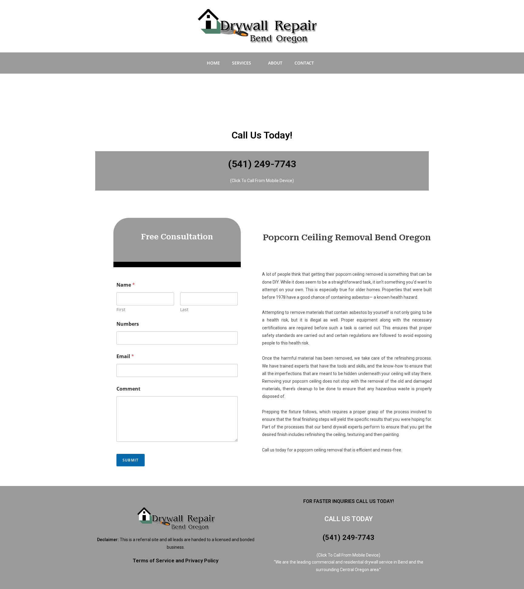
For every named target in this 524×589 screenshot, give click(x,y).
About (275, 63)
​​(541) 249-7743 (349, 537)
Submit (131, 460)
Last (184, 309)
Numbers (127, 324)
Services (241, 63)
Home (213, 63)
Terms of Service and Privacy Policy (175, 560)
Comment (128, 389)
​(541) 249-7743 (262, 164)
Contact (304, 63)
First (120, 309)
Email (125, 356)
